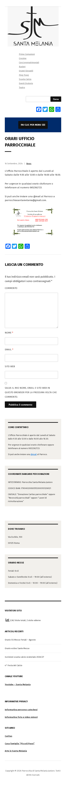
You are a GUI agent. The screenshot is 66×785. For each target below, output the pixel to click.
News (28, 163)
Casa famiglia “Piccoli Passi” (20, 743)
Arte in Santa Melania (16, 751)
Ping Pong (24, 75)
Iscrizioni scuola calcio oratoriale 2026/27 (24, 657)
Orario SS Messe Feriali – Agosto (20, 640)
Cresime (22, 58)
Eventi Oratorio (26, 83)
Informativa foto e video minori (21, 717)
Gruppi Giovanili (26, 71)
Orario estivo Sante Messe (17, 648)
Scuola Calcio (25, 79)
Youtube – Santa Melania (18, 684)
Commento (11, 288)
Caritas (8, 736)
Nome (9, 332)
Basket (22, 66)
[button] (33, 125)
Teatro (22, 87)
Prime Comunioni (27, 54)
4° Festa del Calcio (13, 665)
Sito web (10, 366)
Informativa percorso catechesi (21, 709)
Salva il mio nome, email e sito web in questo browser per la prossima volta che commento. (31, 392)
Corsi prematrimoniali (29, 62)
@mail (34, 454)
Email (9, 349)
